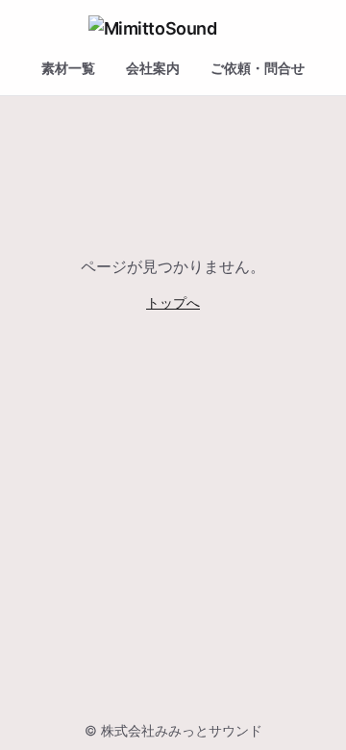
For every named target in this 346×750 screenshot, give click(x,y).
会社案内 (153, 68)
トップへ (173, 302)
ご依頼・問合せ (257, 68)
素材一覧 (68, 68)
